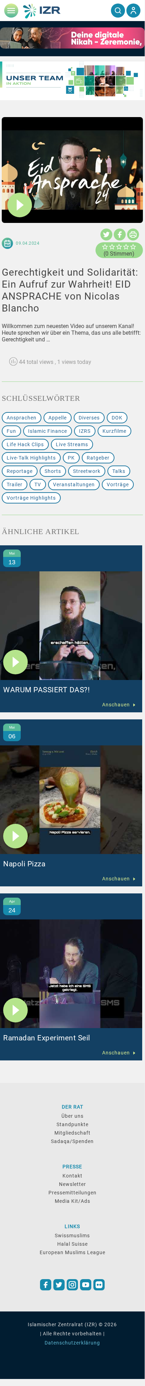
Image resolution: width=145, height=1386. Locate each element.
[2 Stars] (112, 246)
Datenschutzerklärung (72, 1343)
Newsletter (72, 1184)
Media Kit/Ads (72, 1201)
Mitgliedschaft (72, 1133)
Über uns (72, 1116)
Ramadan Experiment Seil (46, 1038)
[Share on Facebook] (120, 234)
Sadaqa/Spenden (72, 1141)
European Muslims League (72, 1252)
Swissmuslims (72, 1235)
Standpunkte (72, 1124)
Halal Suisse (72, 1244)
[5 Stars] (133, 246)
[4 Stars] (126, 246)
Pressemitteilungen (72, 1192)
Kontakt (72, 1176)
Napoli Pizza (24, 864)
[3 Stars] (119, 246)
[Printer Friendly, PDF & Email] (133, 234)
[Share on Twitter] (106, 234)
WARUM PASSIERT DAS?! (46, 690)
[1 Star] (104, 246)
